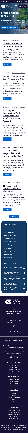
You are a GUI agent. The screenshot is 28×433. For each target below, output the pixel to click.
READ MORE (7, 64)
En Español (4, 1)
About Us (14, 393)
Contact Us (14, 403)
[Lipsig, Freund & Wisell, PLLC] (7, 6)
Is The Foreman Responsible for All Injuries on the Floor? (13, 153)
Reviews (14, 395)
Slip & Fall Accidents (14, 412)
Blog (14, 401)
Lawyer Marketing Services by (11, 429)
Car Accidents (16, 182)
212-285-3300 (15, 365)
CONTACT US (22, 6)
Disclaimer (3, 427)
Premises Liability (9, 248)
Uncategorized (8, 254)
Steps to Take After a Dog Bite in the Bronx (13, 45)
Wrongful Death (8, 257)
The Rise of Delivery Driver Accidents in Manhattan (12, 189)
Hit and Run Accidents (10, 235)
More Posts (14, 216)
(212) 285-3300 (23, 1)
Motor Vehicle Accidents (14, 414)
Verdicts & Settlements (14, 397)
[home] (14, 302)
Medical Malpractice (9, 238)
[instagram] (11, 357)
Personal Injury (16, 40)
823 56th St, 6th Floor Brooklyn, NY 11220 (14, 384)
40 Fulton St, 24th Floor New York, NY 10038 (14, 370)
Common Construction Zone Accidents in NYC (13, 77)
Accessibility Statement (20, 427)
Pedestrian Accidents (10, 241)
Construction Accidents (18, 73)
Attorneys (14, 399)
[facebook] (14, 357)
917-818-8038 (15, 379)
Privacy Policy (10, 427)
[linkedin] (17, 357)
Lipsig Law (13, 425)
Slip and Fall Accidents (10, 251)
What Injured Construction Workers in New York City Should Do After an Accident (13, 115)
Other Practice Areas (14, 418)
